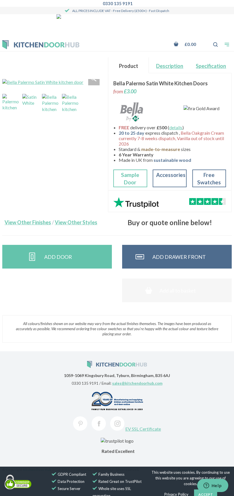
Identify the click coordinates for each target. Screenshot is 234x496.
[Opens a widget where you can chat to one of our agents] (212, 486)
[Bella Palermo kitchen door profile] (51, 103)
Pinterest (80, 423)
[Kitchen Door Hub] (40, 44)
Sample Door (130, 179)
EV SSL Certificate (143, 429)
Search (212, 42)
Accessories (170, 175)
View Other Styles (76, 222)
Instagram (117, 423)
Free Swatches (209, 179)
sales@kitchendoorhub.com (137, 383)
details (175, 127)
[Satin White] (31, 103)
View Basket (189, 44)
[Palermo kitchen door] (11, 103)
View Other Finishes (28, 222)
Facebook (99, 423)
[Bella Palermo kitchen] (71, 103)
